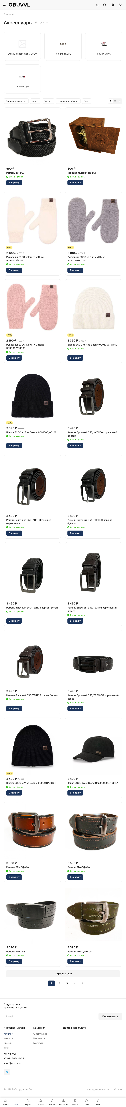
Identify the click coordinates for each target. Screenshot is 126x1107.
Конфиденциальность (98, 1089)
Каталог (8, 1033)
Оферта (118, 1089)
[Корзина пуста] (120, 4)
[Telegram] (7, 1072)
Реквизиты (39, 1038)
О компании (40, 1033)
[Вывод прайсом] (119, 101)
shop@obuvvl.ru (12, 1063)
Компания (39, 1027)
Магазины (38, 1043)
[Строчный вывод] (115, 101)
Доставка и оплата (74, 1027)
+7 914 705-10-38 (14, 1058)
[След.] (82, 983)
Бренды (8, 1043)
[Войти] (112, 4)
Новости (8, 1038)
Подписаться (110, 1016)
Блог (6, 1047)
